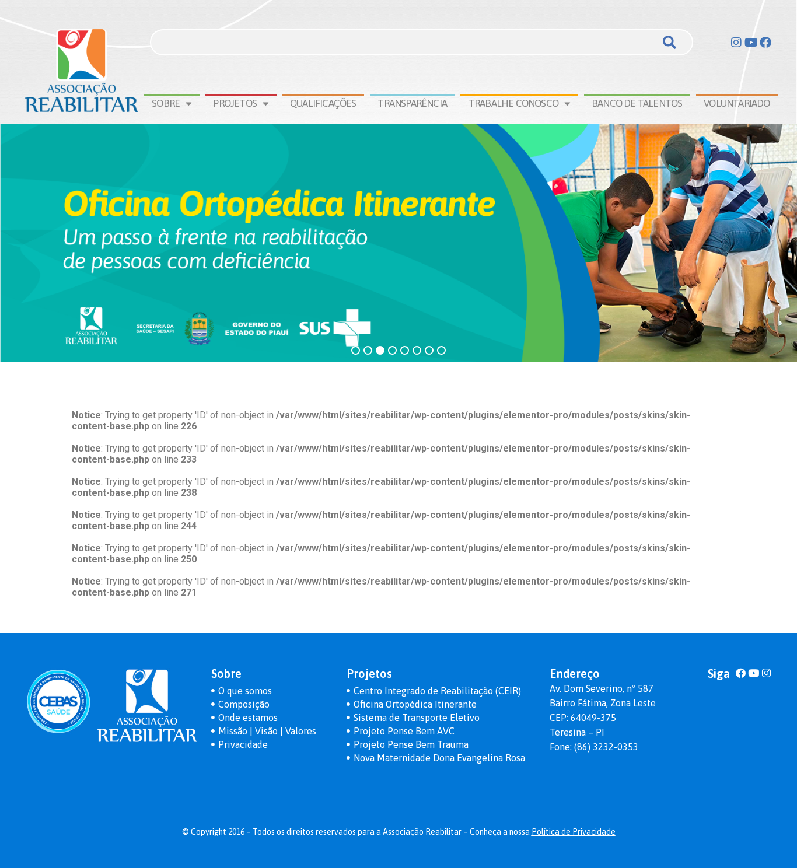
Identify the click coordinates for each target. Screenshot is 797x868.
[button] (355, 351)
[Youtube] (751, 42)
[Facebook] (765, 42)
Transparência (412, 103)
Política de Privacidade (574, 831)
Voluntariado (737, 103)
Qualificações (323, 103)
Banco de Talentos (637, 103)
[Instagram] (736, 42)
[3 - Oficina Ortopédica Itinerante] (398, 243)
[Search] (669, 42)
